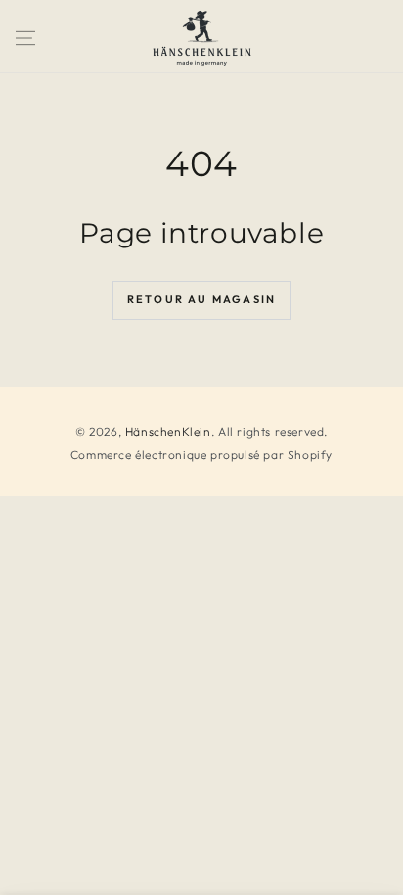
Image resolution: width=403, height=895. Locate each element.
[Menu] (25, 38)
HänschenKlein (168, 432)
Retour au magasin (201, 299)
